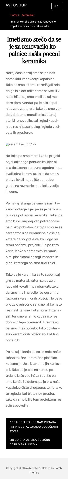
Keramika (28, 15)
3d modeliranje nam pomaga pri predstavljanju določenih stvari (33, 426)
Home (15, 15)
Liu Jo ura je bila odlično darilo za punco (29, 442)
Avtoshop (16, 5)
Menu (56, 6)
